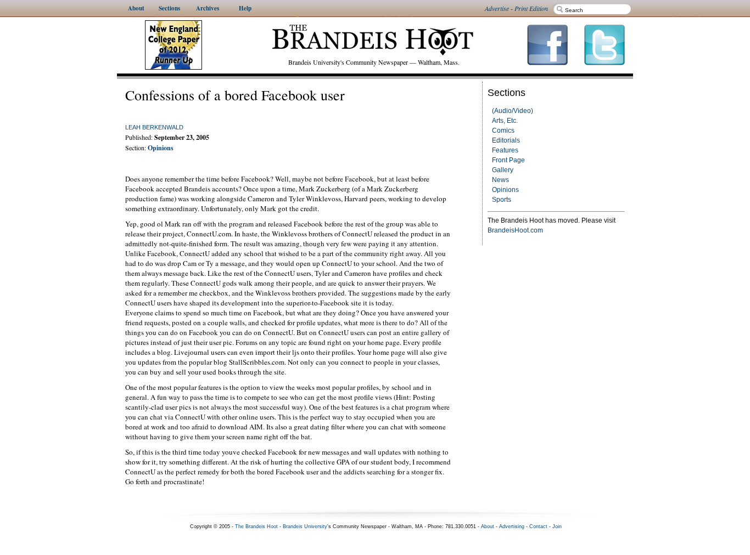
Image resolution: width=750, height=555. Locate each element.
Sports (501, 199)
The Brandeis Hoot (256, 526)
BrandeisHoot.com (515, 230)
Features (505, 150)
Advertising (511, 526)
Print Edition (531, 8)
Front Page (508, 160)
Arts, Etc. (505, 120)
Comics (503, 130)
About (487, 526)
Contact (538, 526)
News (500, 180)
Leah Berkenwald (154, 127)
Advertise (497, 8)
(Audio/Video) (512, 111)
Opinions (505, 190)
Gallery (502, 170)
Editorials (506, 140)
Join (557, 526)
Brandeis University (305, 526)
